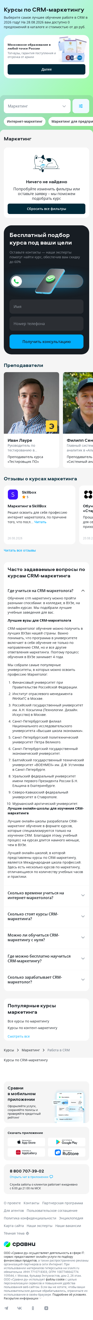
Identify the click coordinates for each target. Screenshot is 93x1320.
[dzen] (46, 1308)
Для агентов (14, 1210)
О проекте (12, 1203)
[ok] (33, 1308)
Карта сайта (14, 1225)
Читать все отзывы (20, 550)
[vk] (19, 1308)
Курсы (9, 1050)
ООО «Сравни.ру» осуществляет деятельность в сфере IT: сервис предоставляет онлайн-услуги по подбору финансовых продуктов (44, 1256)
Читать (40, 522)
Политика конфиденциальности (30, 1218)
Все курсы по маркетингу (28, 1021)
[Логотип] (46, 1244)
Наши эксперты (39, 1225)
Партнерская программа (62, 1203)
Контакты (31, 1203)
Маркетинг (31, 1050)
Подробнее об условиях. (69, 1294)
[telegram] (6, 1308)
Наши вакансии (68, 1225)
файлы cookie (55, 1279)
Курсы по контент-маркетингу (32, 1028)
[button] (46, 66)
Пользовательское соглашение (52, 1210)
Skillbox (29, 492)
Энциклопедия (71, 1218)
